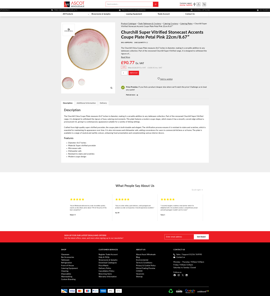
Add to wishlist (166, 79)
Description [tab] (68, 103)
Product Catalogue (128, 24)
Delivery (103, 103)
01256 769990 (186, 5)
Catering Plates (186, 24)
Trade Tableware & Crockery (149, 24)
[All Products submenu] (88, 14)
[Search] (155, 4)
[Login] (198, 4)
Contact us (180, 257)
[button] (111, 88)
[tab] (103, 103)
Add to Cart (134, 72)
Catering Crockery (170, 24)
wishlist (194, 4)
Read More (125, 57)
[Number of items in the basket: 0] (204, 4)
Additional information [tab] (86, 103)
